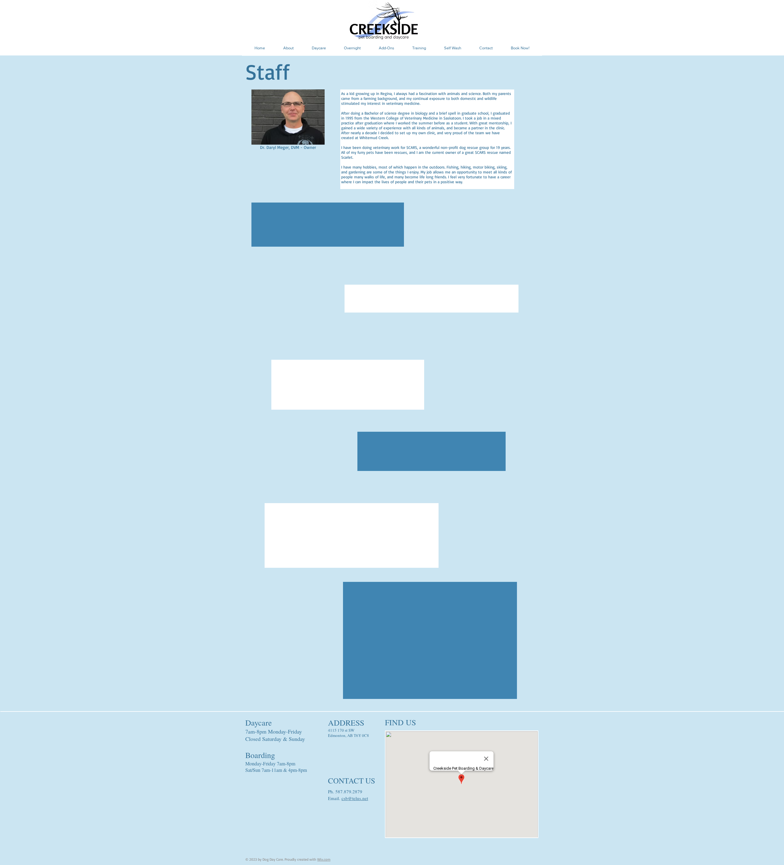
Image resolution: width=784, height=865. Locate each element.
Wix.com (323, 859)
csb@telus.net (354, 798)
